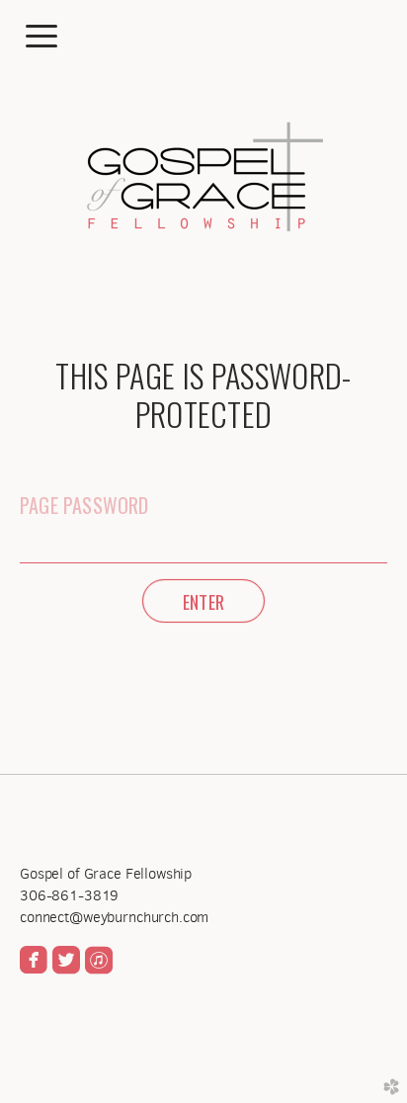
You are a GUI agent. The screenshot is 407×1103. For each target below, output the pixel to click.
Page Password (84, 505)
